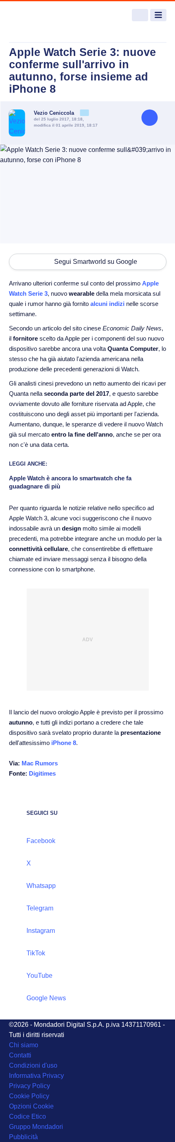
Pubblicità (23, 1136)
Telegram (39, 908)
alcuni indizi (107, 303)
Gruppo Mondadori (36, 1126)
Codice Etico (27, 1116)
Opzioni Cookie (31, 1106)
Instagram (40, 930)
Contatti (20, 1055)
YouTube (39, 975)
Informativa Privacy (36, 1075)
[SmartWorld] (39, 15)
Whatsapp (41, 885)
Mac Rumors (40, 763)
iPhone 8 (63, 742)
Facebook (40, 840)
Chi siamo (23, 1045)
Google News (46, 998)
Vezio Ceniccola (55, 113)
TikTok (35, 953)
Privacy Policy (29, 1085)
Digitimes (42, 773)
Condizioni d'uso (33, 1065)
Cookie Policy (29, 1096)
